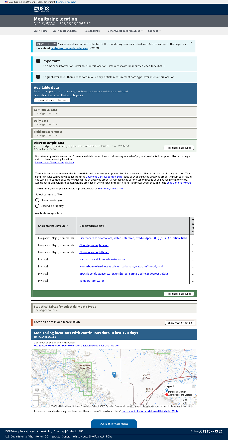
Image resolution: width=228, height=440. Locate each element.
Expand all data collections (52, 100)
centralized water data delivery (69, 48)
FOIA (109, 436)
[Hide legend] (193, 386)
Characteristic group (53, 200)
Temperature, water (91, 280)
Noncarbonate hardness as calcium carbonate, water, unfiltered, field (121, 266)
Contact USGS (74, 431)
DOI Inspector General (58, 436)
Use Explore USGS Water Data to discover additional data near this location (76, 345)
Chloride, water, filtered (93, 245)
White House (80, 436)
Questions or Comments (114, 423)
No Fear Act (97, 436)
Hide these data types (178, 147)
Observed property (52, 206)
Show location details (180, 322)
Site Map (59, 431)
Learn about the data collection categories (58, 95)
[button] (114, 375)
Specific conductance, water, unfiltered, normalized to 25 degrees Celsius (123, 273)
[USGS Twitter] (201, 432)
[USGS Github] (209, 432)
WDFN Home (41, 30)
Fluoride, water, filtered (94, 252)
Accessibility (44, 431)
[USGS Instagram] (221, 432)
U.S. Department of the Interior (24, 436)
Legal (32, 431)
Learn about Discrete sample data (54, 162)
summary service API (111, 188)
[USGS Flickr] (213, 432)
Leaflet (44, 406)
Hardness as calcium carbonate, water (102, 259)
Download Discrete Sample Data (104, 176)
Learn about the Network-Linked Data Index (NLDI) (150, 411)
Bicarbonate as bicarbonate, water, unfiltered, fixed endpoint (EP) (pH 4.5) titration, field (133, 238)
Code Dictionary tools (179, 182)
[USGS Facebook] (205, 432)
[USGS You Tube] (217, 432)
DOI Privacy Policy (16, 431)
